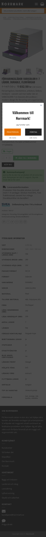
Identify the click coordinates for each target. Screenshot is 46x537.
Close (41, 105)
